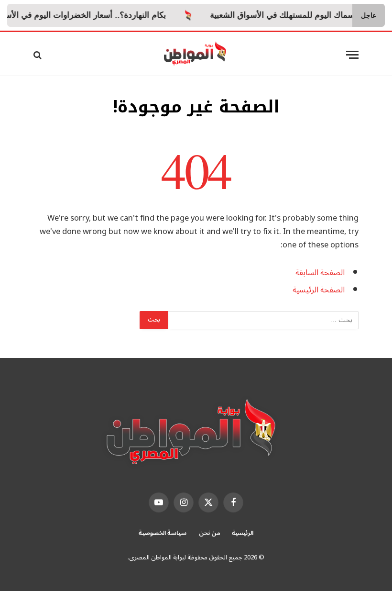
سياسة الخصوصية (163, 533)
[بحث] (38, 55)
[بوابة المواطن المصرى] (196, 55)
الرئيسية (242, 533)
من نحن (209, 533)
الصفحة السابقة (320, 272)
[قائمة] (352, 55)
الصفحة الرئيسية (319, 289)
